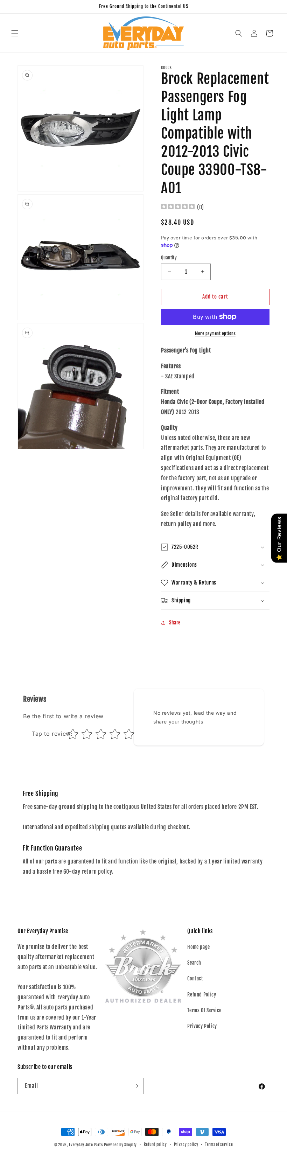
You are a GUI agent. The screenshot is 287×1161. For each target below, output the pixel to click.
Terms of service (219, 1144)
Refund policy (155, 1144)
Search (194, 963)
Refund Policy (201, 995)
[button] (14, 33)
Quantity (169, 257)
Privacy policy (186, 1144)
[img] (178, 207)
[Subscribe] (135, 1086)
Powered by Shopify (120, 1144)
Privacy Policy (202, 1026)
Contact (195, 978)
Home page (198, 947)
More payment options (215, 333)
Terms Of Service (204, 1010)
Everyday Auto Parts (86, 1144)
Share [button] (175, 622)
